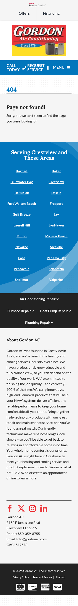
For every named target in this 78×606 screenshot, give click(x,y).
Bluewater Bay (22, 182)
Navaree (21, 247)
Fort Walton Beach (21, 203)
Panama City (56, 258)
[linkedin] (43, 508)
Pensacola (21, 269)
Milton (21, 236)
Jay (56, 214)
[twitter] (21, 508)
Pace (21, 258)
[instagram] (32, 508)
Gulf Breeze (21, 214)
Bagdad (21, 171)
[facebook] (9, 508)
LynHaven (56, 225)
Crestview (56, 182)
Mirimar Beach (56, 236)
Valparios (56, 280)
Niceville (56, 247)
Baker (56, 171)
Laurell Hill (21, 225)
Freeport (56, 203)
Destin (56, 193)
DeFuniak (22, 193)
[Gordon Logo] (39, 26)
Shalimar (21, 280)
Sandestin (56, 269)
